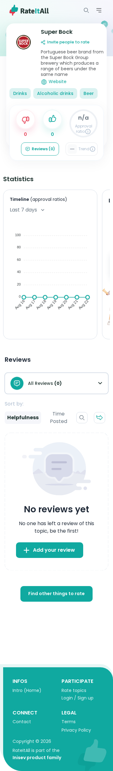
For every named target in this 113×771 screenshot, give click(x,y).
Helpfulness (23, 417)
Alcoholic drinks (55, 93)
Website (58, 82)
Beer (88, 93)
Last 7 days (23, 209)
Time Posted (58, 417)
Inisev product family (37, 757)
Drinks (20, 93)
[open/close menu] (86, 10)
